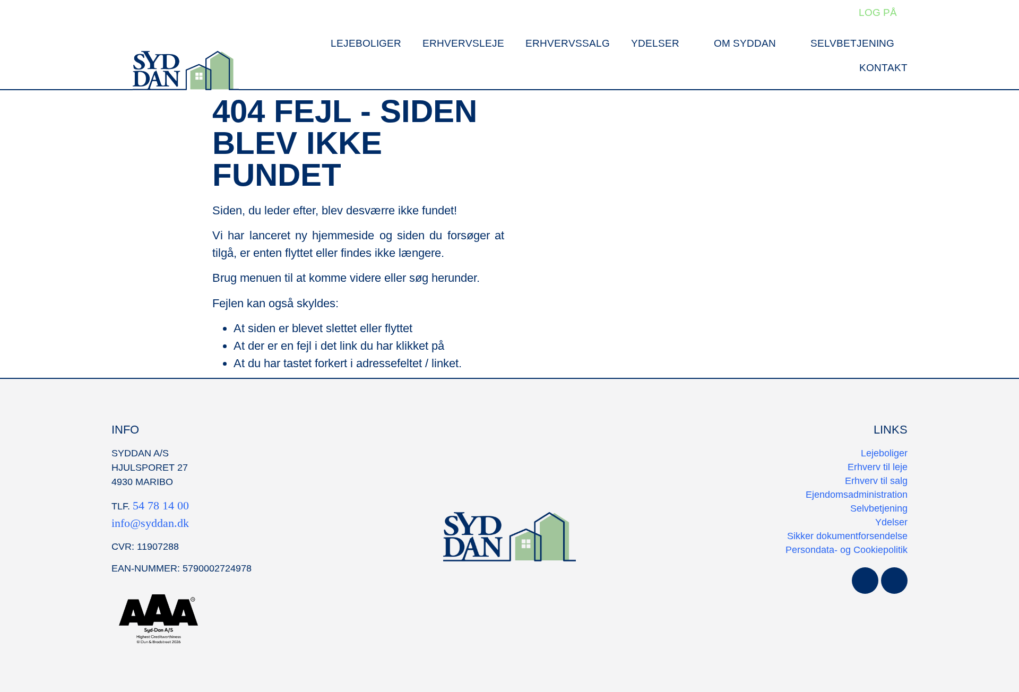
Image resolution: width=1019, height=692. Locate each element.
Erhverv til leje (878, 467)
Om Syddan (745, 43)
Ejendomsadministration (857, 494)
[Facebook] (865, 580)
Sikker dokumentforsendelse (847, 536)
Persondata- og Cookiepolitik (846, 549)
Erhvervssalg (567, 43)
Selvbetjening (852, 43)
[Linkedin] (894, 580)
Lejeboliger (366, 43)
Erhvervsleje (463, 43)
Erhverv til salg (876, 480)
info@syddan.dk (150, 523)
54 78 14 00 (161, 505)
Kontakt (883, 67)
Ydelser (655, 43)
